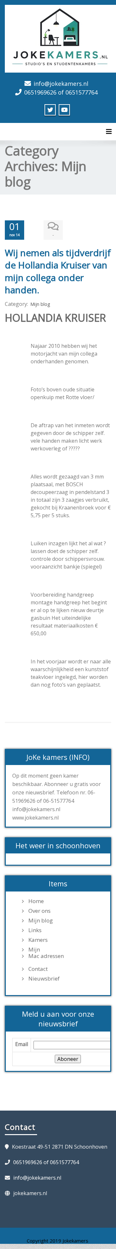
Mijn (34, 949)
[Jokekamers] (60, 37)
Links (35, 930)
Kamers (38, 940)
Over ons (39, 911)
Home (36, 901)
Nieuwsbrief (44, 978)
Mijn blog (40, 304)
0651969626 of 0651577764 (61, 92)
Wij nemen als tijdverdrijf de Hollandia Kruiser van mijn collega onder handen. (58, 271)
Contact (38, 969)
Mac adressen (46, 956)
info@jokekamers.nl (61, 83)
